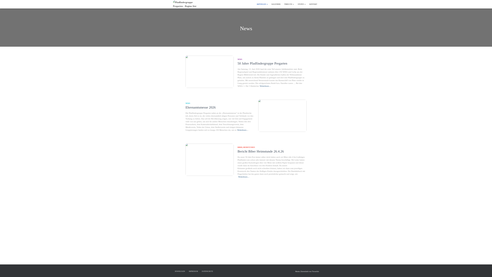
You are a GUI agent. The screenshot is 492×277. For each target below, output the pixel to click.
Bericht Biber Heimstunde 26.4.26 (261, 151)
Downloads (180, 271)
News (240, 59)
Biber (240, 147)
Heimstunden (249, 147)
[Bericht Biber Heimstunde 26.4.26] (210, 160)
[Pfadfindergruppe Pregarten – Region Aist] (188, 4)
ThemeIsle (315, 271)
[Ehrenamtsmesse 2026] (282, 116)
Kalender (276, 4)
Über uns (288, 4)
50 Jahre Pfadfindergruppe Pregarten (262, 63)
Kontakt (313, 4)
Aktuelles (261, 4)
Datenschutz (207, 271)
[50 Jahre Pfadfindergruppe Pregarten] (210, 72)
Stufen (301, 4)
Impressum (193, 271)
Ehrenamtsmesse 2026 (201, 107)
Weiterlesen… (265, 86)
